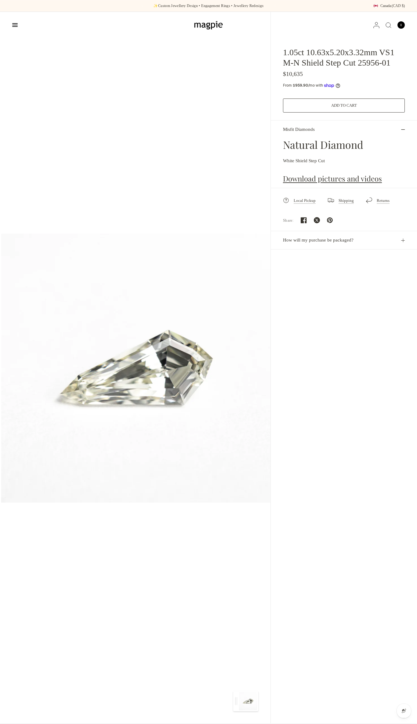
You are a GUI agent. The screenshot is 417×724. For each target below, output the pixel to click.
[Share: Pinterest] (330, 220)
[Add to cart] (344, 106)
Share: (288, 220)
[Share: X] (317, 220)
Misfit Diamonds (299, 129)
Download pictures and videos (332, 178)
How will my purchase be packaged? (318, 240)
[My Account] (376, 25)
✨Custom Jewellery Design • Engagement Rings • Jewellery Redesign (208, 6)
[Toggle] (236, 701)
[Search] (388, 25)
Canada (392, 6)
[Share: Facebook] (304, 220)
